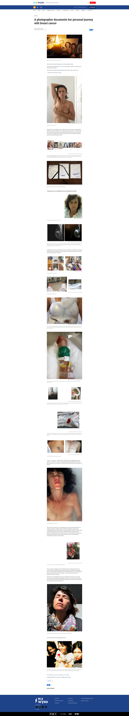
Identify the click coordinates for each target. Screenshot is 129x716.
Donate (93, 2)
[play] (34, 7)
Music (43, 10)
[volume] (37, 7)
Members (83, 10)
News (39, 10)
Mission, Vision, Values (84, 700)
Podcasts (59, 10)
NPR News (36, 15)
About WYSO (89, 10)
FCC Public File (70, 698)
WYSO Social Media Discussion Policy (87, 698)
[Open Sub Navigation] (36, 10)
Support (77, 10)
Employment (57, 698)
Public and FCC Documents (59, 700)
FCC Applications (70, 700)
